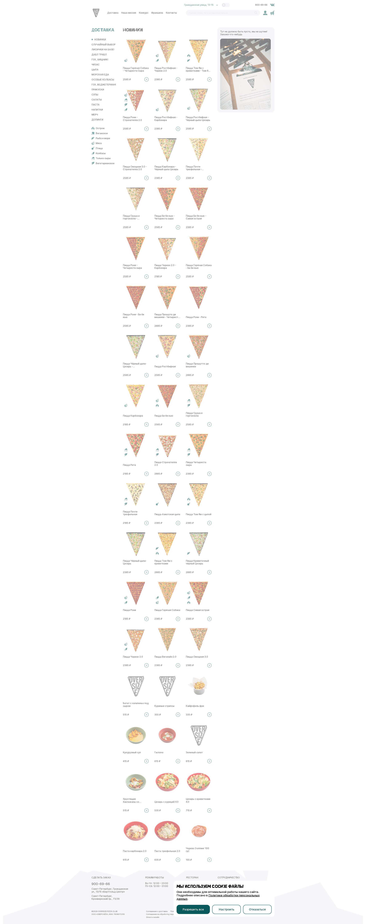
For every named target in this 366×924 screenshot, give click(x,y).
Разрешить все (193, 909)
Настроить (226, 909)
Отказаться (257, 909)
